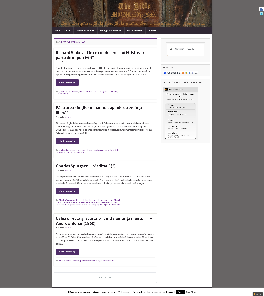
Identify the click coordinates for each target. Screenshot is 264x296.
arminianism (64, 150)
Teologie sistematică (110, 30)
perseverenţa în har (101, 91)
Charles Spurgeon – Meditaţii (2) (86, 165)
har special (95, 202)
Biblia (67, 30)
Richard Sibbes (62, 94)
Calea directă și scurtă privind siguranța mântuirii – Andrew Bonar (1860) (104, 221)
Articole (68, 62)
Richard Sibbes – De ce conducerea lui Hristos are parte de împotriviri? (101, 55)
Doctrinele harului (85, 30)
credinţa (75, 260)
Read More (191, 292)
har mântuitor (84, 202)
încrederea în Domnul (110, 202)
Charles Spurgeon (67, 200)
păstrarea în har (63, 204)
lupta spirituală (85, 91)
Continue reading (67, 82)
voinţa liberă (78, 152)
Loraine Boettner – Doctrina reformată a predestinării (94, 150)
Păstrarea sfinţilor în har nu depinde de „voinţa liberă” (99, 110)
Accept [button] (181, 292)
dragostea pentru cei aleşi (103, 200)
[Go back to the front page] (132, 13)
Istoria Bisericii (134, 30)
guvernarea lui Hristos (68, 91)
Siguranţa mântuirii (112, 204)
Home (57, 30)
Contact (152, 30)
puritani (114, 91)
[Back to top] (257, 289)
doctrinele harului (83, 200)
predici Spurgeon (95, 204)
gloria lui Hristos (70, 202)
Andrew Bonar (65, 260)
